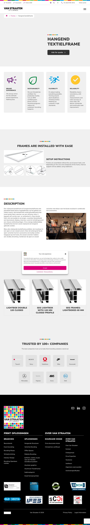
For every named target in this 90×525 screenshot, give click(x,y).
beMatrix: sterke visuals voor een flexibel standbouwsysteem (32, 459)
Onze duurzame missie (52, 443)
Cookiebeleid (40, 271)
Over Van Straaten (72, 445)
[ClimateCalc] (12, 486)
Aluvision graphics (30, 465)
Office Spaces (28, 451)
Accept (45, 268)
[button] (65, 254)
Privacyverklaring (48, 271)
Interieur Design (9, 458)
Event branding (9, 447)
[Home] (13, 9)
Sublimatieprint (29, 472)
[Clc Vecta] (12, 500)
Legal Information (80, 513)
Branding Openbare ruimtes (10, 462)
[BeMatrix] (56, 486)
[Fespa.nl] (34, 486)
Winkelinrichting (9, 454)
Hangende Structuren (31, 443)
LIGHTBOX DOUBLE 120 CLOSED (16, 309)
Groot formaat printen (31, 476)
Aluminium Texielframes (32, 469)
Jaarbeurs (69, 463)
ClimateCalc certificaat (52, 447)
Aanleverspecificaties (73, 471)
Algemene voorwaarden (73, 467)
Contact (68, 449)
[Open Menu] (84, 9)
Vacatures (69, 460)
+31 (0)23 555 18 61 (69, 3)
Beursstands (8, 443)
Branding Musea (9, 451)
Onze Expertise (71, 456)
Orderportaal (70, 453)
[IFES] (34, 500)
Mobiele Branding (30, 454)
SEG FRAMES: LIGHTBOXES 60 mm (73, 309)
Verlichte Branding (30, 447)
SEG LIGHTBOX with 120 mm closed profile (45, 310)
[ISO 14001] (56, 500)
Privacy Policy (67, 513)
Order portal (82, 3)
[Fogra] (77, 500)
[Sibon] (77, 486)
